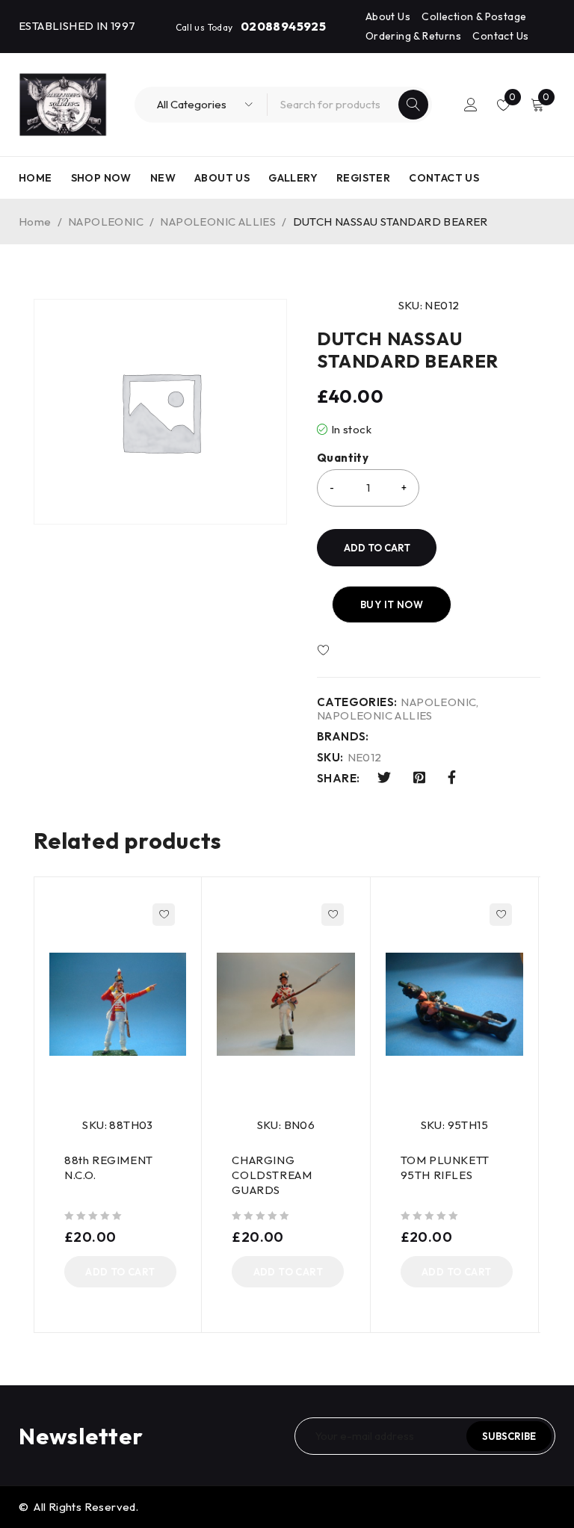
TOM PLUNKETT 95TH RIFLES (445, 1167)
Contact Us (500, 36)
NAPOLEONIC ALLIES (218, 221)
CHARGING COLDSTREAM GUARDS (272, 1175)
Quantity (342, 458)
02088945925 (283, 26)
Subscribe (509, 1436)
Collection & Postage (474, 16)
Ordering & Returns (413, 36)
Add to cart (377, 548)
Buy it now (391, 604)
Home (35, 221)
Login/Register (470, 104)
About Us (387, 16)
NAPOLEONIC (106, 221)
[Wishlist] (367, 651)
